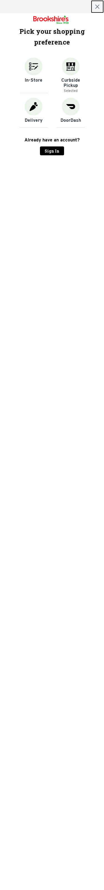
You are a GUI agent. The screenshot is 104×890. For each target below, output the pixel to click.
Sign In (52, 151)
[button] (33, 75)
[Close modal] (97, 6)
